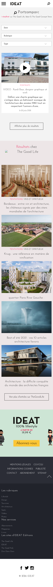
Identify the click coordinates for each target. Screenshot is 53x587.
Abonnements (7, 526)
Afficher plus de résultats (26, 126)
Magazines (5, 529)
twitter (27, 567)
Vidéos (4, 513)
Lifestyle (4, 497)
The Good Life (7, 541)
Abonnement (27, 473)
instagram (32, 568)
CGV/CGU (38, 465)
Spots (3, 510)
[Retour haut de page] (49, 476)
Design (4, 500)
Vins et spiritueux (33, 199)
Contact (12, 473)
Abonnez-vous (26, 443)
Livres (3, 532)
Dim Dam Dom (7, 551)
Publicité (41, 469)
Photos (4, 517)
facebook (21, 568)
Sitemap (42, 473)
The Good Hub (7, 548)
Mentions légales (20, 465)
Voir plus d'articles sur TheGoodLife (26, 397)
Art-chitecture (6, 507)
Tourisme (5, 503)
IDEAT (4, 545)
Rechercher (48, 3)
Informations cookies (20, 469)
